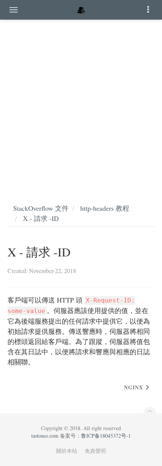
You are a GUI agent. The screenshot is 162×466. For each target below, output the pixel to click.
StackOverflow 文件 (41, 208)
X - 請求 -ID (41, 218)
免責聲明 (95, 450)
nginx (133, 387)
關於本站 (66, 450)
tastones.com (44, 435)
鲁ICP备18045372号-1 (106, 435)
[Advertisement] (81, 104)
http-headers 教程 (104, 208)
